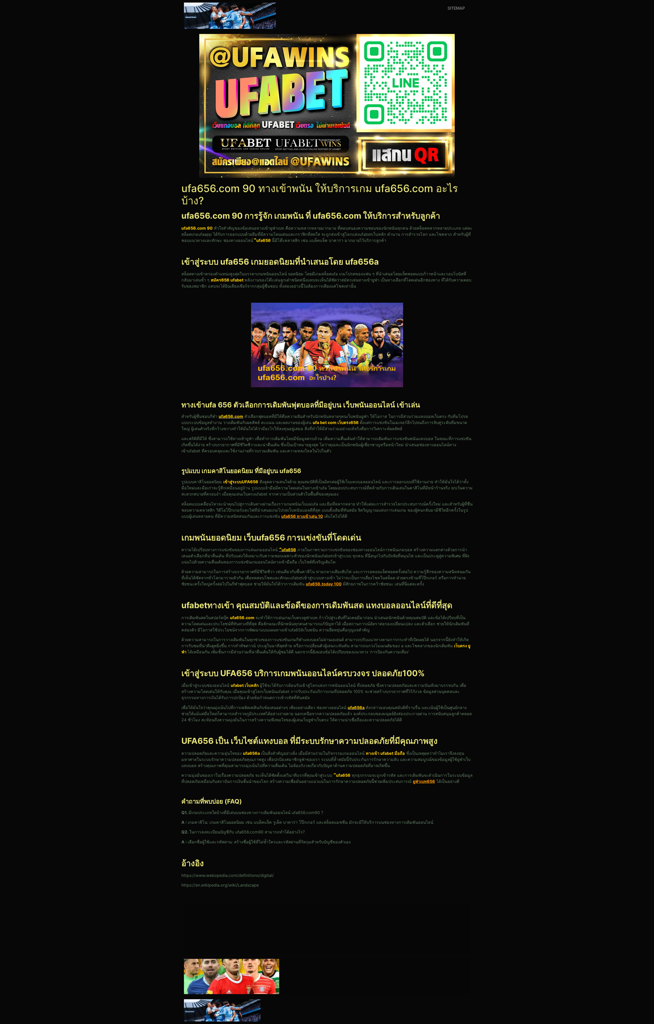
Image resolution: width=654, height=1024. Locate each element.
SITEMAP (456, 8)
